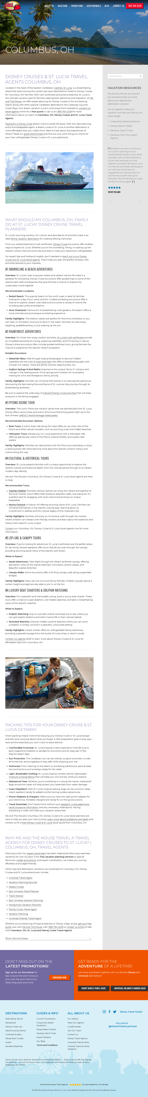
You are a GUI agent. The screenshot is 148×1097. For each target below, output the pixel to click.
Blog (107, 6)
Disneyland (10, 1023)
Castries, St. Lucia (63, 88)
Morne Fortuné (17, 504)
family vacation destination (25, 239)
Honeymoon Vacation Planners (25, 905)
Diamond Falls (43, 362)
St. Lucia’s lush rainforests (70, 337)
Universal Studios (13, 1034)
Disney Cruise (60, 244)
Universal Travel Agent (20, 878)
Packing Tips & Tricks (121, 130)
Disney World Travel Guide (94, 988)
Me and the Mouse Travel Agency (54, 1084)
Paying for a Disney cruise (18, 124)
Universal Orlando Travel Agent (25, 918)
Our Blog (41, 1041)
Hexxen (113, 1090)
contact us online (76, 927)
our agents (19, 639)
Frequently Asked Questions (125, 121)
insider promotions (26, 860)
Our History (73, 1019)
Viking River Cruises (14, 1038)
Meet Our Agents (76, 1023)
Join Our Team (74, 1030)
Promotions (77, 6)
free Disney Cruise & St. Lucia (37, 822)
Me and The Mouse (32, 927)
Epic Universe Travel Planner (24, 891)
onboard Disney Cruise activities (59, 393)
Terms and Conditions (47, 1045)
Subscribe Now (59, 977)
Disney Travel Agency (78, 1038)
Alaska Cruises (16, 887)
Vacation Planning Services (23, 882)
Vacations (62, 6)
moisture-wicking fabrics (22, 777)
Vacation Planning (18, 914)
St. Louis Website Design (74, 1090)
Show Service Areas (16, 938)
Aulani (8, 1042)
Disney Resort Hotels (121, 126)
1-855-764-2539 (64, 111)
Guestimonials (94, 6)
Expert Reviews (44, 1037)
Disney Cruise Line (13, 1027)
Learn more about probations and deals (67, 819)
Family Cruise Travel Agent (23, 909)
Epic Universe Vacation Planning (26, 900)
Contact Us (73, 1034)
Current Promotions (46, 1019)
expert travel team (36, 853)
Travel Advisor (16, 896)
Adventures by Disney (15, 1030)
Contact (118, 6)
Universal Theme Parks (78, 1042)
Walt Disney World (14, 1019)
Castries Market (17, 491)
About (49, 6)
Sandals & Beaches (14, 1046)
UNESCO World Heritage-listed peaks (38, 415)
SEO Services (93, 1090)
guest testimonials (33, 134)
